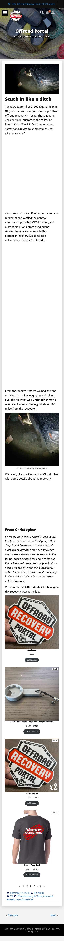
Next (53, 915)
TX (11, 896)
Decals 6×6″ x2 (32, 793)
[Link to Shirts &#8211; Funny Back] (32, 837)
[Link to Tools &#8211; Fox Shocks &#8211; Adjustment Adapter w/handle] (32, 694)
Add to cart (32, 660)
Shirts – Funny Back (32, 865)
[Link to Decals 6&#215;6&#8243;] (32, 622)
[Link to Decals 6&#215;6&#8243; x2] (32, 765)
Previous (13, 915)
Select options (32, 731)
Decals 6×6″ (32, 650)
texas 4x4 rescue (24, 899)
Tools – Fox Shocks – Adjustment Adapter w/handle (32, 722)
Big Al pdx (39, 893)
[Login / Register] (49, 11)
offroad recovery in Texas (29, 896)
